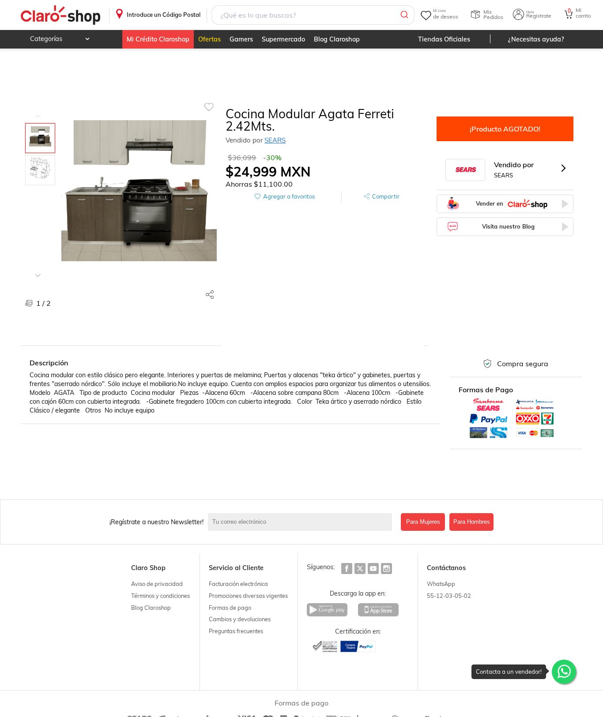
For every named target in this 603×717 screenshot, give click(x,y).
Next (38, 268)
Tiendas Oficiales (444, 39)
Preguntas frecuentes (236, 630)
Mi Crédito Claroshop (158, 39)
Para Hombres (471, 521)
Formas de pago (230, 607)
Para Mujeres (423, 521)
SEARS (275, 140)
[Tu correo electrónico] (302, 522)
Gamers (241, 39)
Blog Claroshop (337, 39)
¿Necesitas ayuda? (536, 39)
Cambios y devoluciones (240, 619)
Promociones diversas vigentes (248, 595)
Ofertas (209, 39)
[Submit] (403, 15)
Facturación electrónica (238, 583)
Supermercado (283, 39)
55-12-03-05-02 (449, 595)
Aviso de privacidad (157, 583)
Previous (38, 109)
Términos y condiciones (160, 595)
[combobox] (312, 15)
